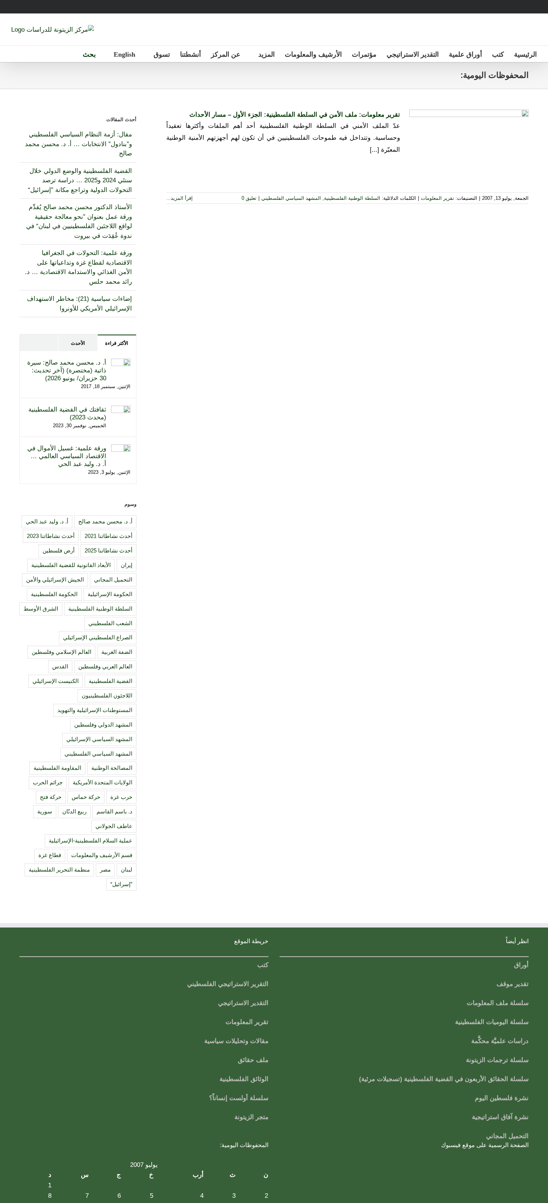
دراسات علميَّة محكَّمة (500, 1041)
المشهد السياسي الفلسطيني (291, 198)
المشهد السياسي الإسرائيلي (99, 739)
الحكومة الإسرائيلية (110, 594)
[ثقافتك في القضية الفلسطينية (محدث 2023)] (120, 410)
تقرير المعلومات (437, 198)
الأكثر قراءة (116, 343)
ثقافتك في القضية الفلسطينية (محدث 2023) (67, 413)
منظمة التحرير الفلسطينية (59, 869)
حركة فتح (51, 797)
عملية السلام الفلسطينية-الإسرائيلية (90, 840)
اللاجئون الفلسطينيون (107, 695)
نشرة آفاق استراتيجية (500, 1117)
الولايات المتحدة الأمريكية (102, 782)
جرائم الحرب (48, 782)
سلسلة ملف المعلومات (498, 1003)
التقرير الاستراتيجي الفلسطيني (227, 984)
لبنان (126, 869)
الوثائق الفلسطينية (244, 1079)
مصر (105, 869)
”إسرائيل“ (121, 884)
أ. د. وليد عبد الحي (47, 521)
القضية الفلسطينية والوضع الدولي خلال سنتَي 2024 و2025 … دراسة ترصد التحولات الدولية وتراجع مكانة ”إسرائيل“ (80, 180)
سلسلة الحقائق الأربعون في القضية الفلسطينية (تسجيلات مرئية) (444, 1079)
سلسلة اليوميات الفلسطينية (492, 1022)
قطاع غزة (49, 855)
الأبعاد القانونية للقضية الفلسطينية (71, 565)
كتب (262, 965)
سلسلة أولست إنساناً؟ (238, 1098)
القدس (60, 666)
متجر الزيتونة (251, 1117)
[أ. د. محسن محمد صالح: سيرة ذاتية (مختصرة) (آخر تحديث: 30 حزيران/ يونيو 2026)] (120, 363)
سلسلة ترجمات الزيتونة (497, 1060)
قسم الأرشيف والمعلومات (101, 855)
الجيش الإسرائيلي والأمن (55, 579)
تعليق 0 (249, 198)
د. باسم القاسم (114, 811)
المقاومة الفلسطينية (57, 768)
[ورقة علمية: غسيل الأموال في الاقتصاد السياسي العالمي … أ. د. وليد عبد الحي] (120, 449)
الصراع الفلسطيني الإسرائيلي (97, 637)
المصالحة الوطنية (111, 768)
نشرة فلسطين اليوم (502, 1098)
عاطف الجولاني (113, 826)
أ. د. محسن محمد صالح (105, 521)
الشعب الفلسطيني (110, 623)
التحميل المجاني (113, 579)
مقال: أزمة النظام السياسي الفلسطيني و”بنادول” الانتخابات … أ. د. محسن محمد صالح (78, 144)
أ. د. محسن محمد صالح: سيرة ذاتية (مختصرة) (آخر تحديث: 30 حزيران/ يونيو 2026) (66, 370)
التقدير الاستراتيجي (243, 1003)
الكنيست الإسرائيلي (55, 681)
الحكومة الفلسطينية (54, 594)
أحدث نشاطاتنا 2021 (108, 536)
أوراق (521, 965)
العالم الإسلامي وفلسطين (61, 652)
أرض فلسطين (58, 550)
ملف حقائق (253, 1060)
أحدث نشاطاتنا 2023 (51, 536)
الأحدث (78, 343)
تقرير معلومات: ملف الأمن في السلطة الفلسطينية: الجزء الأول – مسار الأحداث (294, 114)
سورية (44, 811)
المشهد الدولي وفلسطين (103, 724)
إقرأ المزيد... (180, 198)
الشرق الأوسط (40, 608)
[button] (87, 54)
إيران (126, 565)
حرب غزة (121, 797)
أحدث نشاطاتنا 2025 (108, 550)
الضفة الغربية (116, 652)
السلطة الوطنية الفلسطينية (352, 198)
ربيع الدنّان (74, 811)
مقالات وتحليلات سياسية (236, 1041)
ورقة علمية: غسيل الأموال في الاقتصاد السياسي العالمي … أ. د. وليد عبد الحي (66, 456)
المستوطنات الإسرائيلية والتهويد (94, 710)
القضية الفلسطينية (110, 681)
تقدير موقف (513, 984)
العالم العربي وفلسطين (105, 666)
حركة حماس (86, 797)
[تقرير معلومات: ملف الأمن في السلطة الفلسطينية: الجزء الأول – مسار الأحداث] (469, 147)
